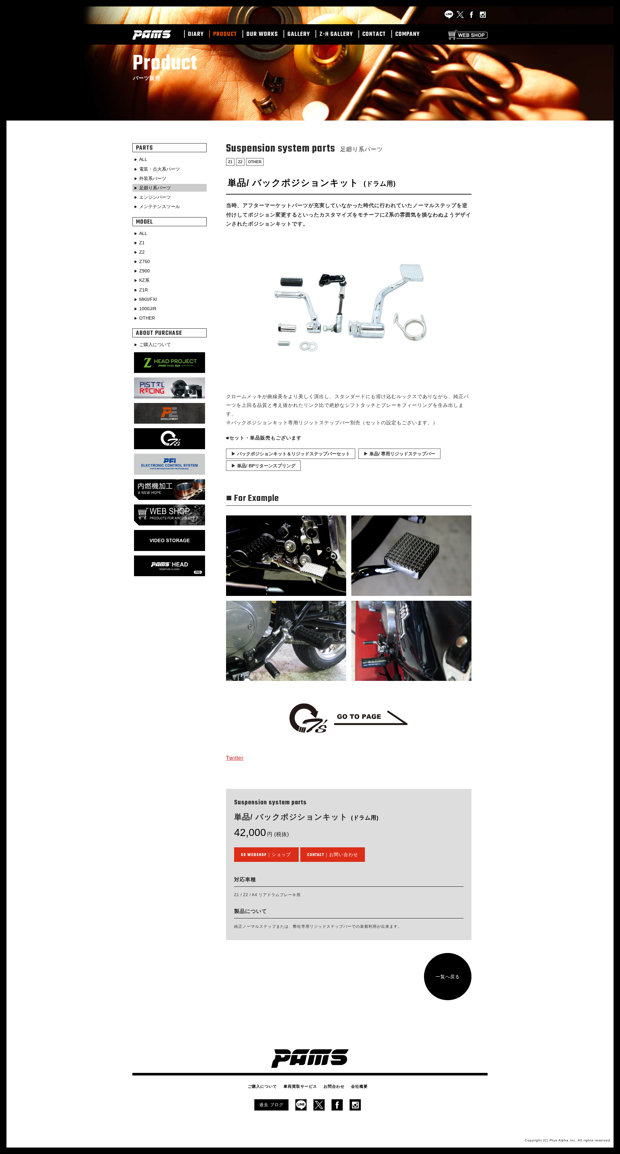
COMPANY (407, 34)
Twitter (234, 758)
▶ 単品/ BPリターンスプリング (263, 465)
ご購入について (155, 344)
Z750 (144, 261)
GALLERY (298, 34)
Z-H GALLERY (336, 34)
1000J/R (147, 308)
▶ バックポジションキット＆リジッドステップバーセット (290, 453)
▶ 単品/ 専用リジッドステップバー (399, 453)
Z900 (144, 270)
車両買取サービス (300, 1086)
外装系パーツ (152, 178)
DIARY (196, 34)
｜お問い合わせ (332, 855)
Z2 (240, 162)
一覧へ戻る (448, 976)
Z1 (230, 162)
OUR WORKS (262, 34)
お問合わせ (334, 1086)
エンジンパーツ (155, 197)
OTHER (255, 162)
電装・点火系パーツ (159, 169)
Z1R (143, 289)
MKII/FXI (148, 299)
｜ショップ (266, 855)
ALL (143, 159)
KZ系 (144, 280)
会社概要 (359, 1086)
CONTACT (374, 34)
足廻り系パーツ (155, 187)
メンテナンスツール (159, 206)
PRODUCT (225, 34)
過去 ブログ (271, 1104)
